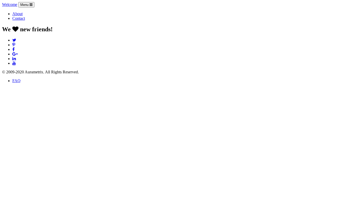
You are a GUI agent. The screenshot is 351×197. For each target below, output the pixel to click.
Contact (18, 18)
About (17, 14)
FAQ (16, 80)
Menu (25, 5)
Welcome (9, 4)
